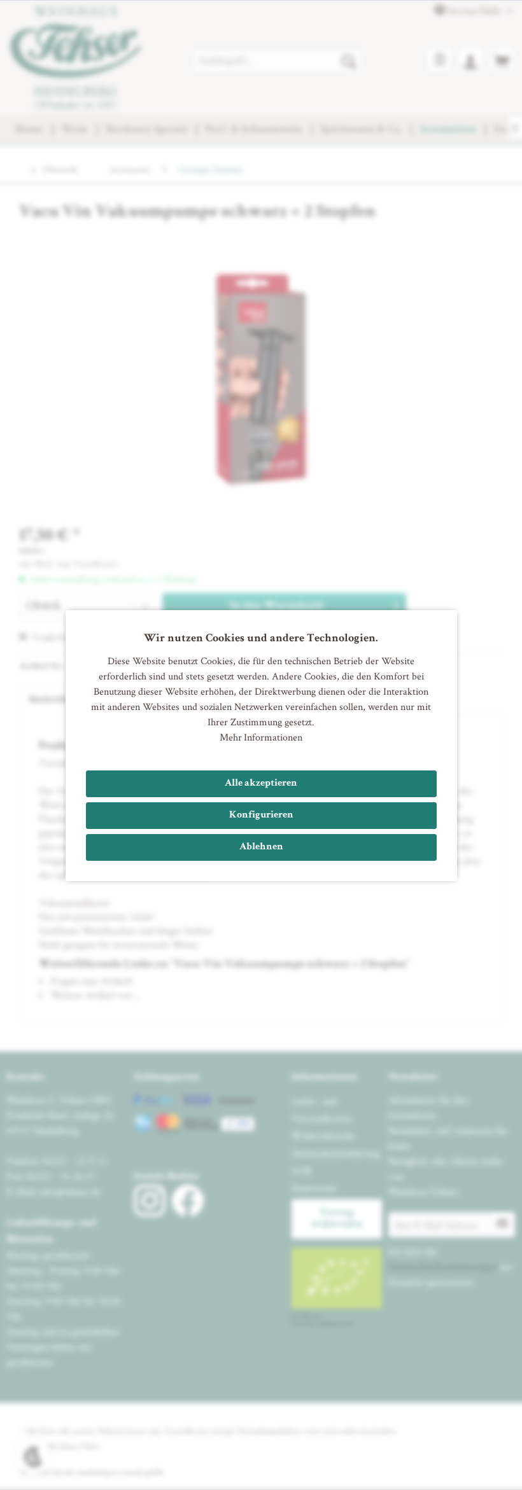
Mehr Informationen (261, 737)
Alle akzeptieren (261, 784)
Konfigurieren (261, 816)
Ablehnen (261, 847)
